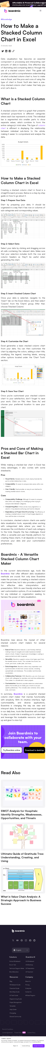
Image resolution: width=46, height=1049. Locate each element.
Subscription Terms (17, 1036)
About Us (28, 981)
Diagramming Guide (16, 999)
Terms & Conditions (7, 1029)
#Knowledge (6, 19)
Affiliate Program (30, 995)
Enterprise (28, 988)
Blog (11, 981)
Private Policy (18, 1032)
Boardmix (5, 573)
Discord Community (15, 1016)
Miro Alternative (13, 972)
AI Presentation (30, 968)
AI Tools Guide (14, 995)
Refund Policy (6, 1036)
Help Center (13, 1009)
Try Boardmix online (11, 750)
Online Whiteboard (14, 961)
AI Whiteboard (30, 961)
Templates (13, 1006)
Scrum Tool (12, 965)
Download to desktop (34, 750)
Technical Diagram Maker (16, 968)
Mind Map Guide (14, 992)
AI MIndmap (29, 965)
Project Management (16, 1002)
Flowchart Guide (14, 988)
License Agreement (7, 1032)
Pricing (27, 985)
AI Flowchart (29, 972)
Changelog (13, 1013)
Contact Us (28, 992)
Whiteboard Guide (15, 985)
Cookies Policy (31, 1032)
